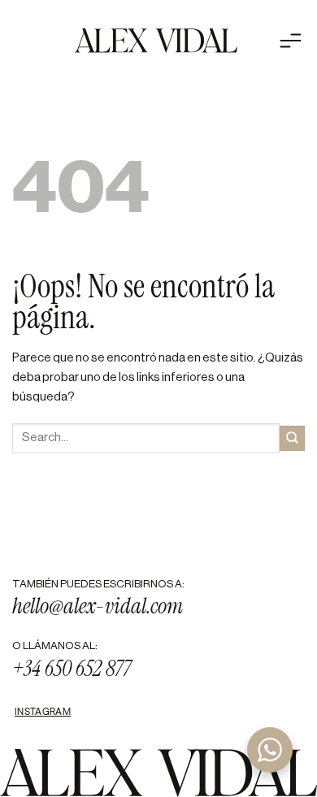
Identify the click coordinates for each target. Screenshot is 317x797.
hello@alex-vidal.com (97, 606)
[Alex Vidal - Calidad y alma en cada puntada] (156, 41)
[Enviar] (292, 438)
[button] (269, 40)
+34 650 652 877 (71, 668)
